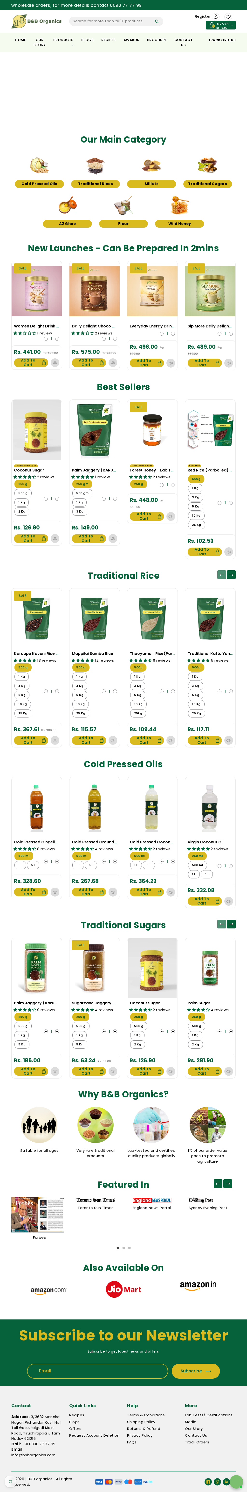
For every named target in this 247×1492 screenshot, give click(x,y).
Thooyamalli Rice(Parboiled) (158, 653)
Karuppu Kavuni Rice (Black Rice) (47, 653)
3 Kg (79, 511)
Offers (75, 1428)
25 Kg (196, 525)
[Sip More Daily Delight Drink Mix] (210, 291)
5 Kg (195, 506)
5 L (33, 865)
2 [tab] (123, 1248)
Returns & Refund (143, 1428)
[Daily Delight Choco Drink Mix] (94, 291)
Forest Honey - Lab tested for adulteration (172, 470)
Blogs (87, 39)
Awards (131, 39)
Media (191, 1421)
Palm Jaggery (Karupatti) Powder (48, 1003)
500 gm (82, 493)
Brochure (157, 39)
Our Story (40, 42)
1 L (20, 865)
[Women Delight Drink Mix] (37, 291)
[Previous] (221, 574)
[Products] (37, 430)
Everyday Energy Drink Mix (155, 326)
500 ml (23, 856)
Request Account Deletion (94, 1435)
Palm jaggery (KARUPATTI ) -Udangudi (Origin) (119, 470)
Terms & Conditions (146, 1415)
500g (196, 479)
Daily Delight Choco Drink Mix (101, 326)
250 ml (197, 856)
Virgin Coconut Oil (205, 842)
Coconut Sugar (29, 470)
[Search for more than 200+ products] (156, 21)
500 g (23, 493)
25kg (138, 713)
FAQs (132, 1442)
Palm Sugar (199, 1003)
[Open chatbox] (236, 1482)
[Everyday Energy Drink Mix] (152, 291)
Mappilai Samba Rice (92, 653)
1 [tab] (117, 1248)
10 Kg (196, 516)
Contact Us (196, 1435)
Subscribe (191, 1371)
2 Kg (21, 511)
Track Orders (197, 1442)
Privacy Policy (139, 1435)
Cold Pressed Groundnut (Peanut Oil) (109, 842)
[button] (18, 91)
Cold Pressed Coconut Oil (155, 842)
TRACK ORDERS (222, 40)
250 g (22, 484)
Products (63, 39)
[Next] (231, 574)
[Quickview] (55, 362)
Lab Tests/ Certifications (209, 1415)
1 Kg (21, 502)
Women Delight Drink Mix (38, 326)
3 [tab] (129, 1248)
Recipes (108, 39)
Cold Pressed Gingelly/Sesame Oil (47, 842)
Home (20, 39)
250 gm (82, 484)
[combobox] (116, 21)
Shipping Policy (141, 1421)
